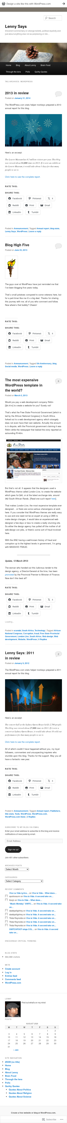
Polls (28, 71)
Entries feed (11, 975)
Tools (17, 813)
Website (22, 639)
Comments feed (13, 979)
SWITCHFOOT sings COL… (21, 929)
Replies (42, 639)
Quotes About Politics (20, 1089)
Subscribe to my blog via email (22, 827)
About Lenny (30, 65)
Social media (11, 366)
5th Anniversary (44, 363)
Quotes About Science (20, 1096)
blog (54, 363)
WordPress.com (39, 813)
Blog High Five (17, 244)
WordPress (22, 231)
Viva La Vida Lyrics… (19, 893)
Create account (12, 968)
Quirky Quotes (41, 71)
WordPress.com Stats (15, 816)
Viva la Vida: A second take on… (38, 896)
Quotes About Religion (20, 1093)
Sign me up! (13, 849)
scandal (17, 630)
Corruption (28, 633)
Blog (18, 65)
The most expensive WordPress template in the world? (23, 385)
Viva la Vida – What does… (44, 893)
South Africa (28, 630)
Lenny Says (16, 26)
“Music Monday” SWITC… (21, 903)
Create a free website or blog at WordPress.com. (33, 1112)
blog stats (54, 228)
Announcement (21, 228)
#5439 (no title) (12, 1061)
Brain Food (45, 65)
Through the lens (13, 71)
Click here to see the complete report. (22, 176)
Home (8, 65)
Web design (47, 636)
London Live (23, 636)
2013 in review (17, 92)
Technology (40, 630)
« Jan (15, 1049)
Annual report (43, 228)
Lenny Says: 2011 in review (19, 655)
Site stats (9, 813)
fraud (36, 633)
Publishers (55, 810)
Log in (8, 972)
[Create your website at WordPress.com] (33, 3)
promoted (9, 574)
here (53, 498)
